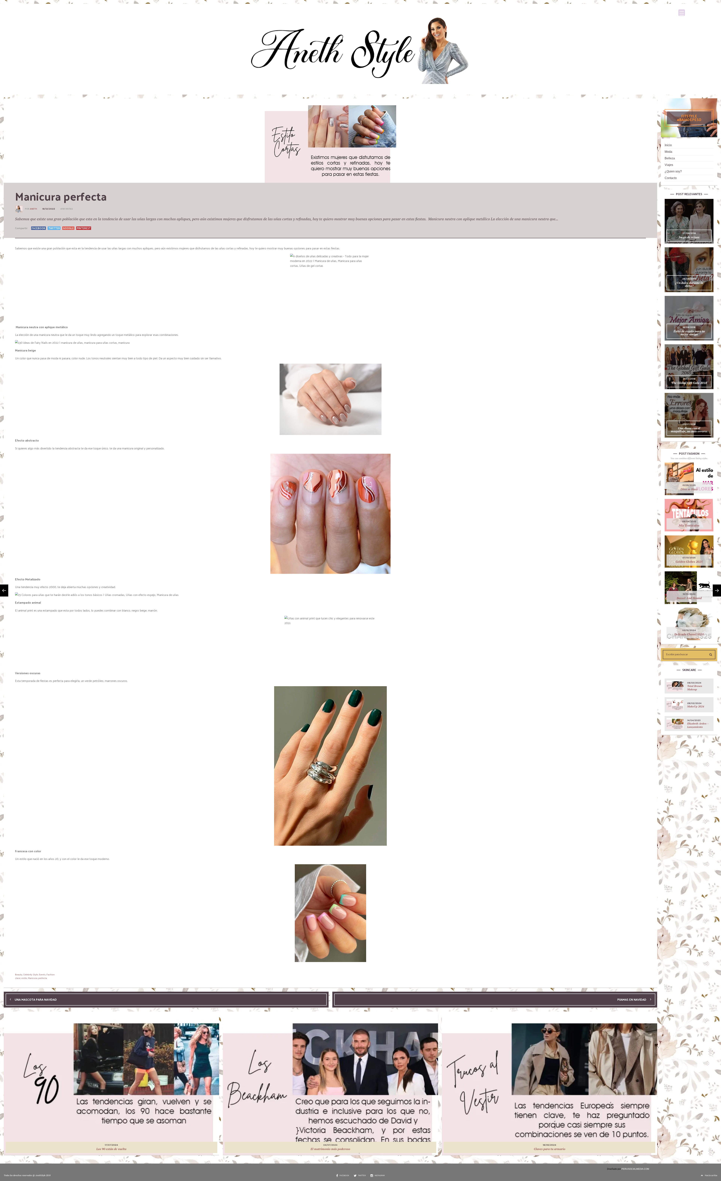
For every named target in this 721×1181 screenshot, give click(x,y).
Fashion (51, 974)
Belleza (670, 158)
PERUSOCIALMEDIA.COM (635, 1169)
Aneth (33, 209)
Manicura (32, 978)
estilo (24, 978)
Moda (668, 151)
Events (42, 974)
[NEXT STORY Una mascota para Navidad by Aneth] (4, 590)
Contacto (671, 178)
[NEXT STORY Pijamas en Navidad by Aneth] (717, 590)
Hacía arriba (711, 1175)
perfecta (42, 978)
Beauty (18, 974)
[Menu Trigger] (681, 12)
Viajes (669, 164)
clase (17, 978)
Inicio (668, 145)
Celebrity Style (30, 974)
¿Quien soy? (673, 171)
